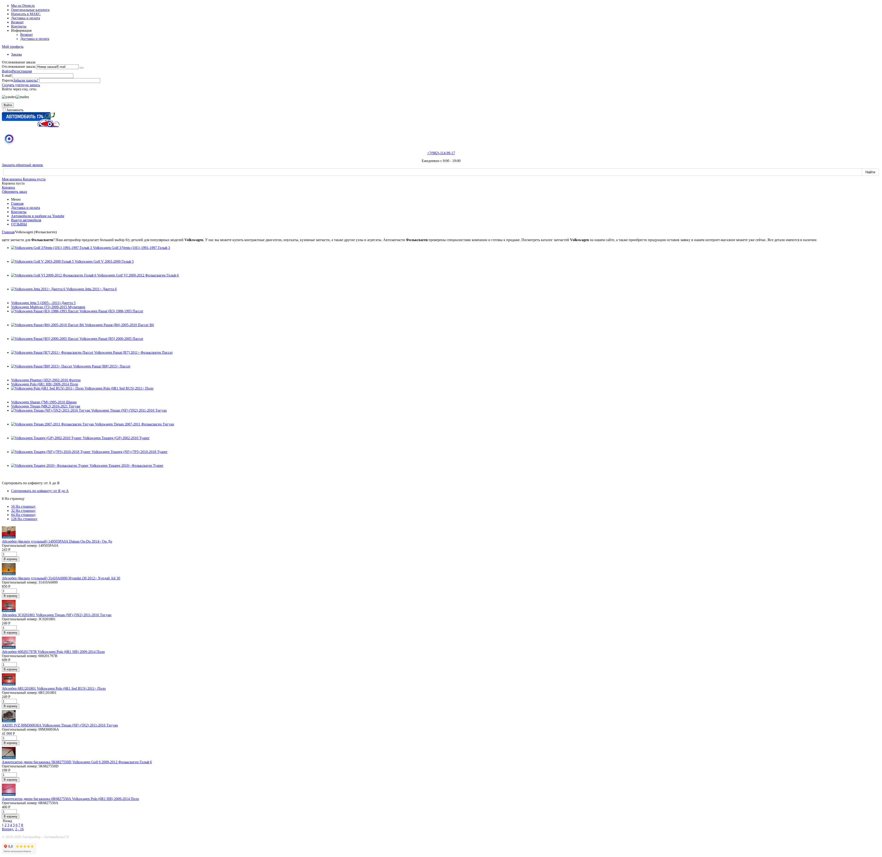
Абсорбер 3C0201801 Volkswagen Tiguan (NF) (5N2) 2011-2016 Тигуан (56, 615)
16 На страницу (23, 506)
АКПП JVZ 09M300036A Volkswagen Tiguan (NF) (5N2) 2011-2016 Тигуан (60, 725)
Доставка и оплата (25, 18)
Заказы (16, 54)
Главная (17, 203)
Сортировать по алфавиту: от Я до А (40, 491)
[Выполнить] (81, 67)
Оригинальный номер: (19, 545)
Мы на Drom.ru (23, 6)
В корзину (10, 559)
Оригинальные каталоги (30, 10)
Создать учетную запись (21, 85)
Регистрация (22, 71)
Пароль (7, 80)
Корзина (8, 187)
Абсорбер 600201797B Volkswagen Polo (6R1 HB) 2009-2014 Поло (53, 652)
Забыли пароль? (25, 80)
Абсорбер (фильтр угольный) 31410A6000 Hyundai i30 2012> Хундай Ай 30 (61, 578)
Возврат (17, 22)
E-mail (6, 75)
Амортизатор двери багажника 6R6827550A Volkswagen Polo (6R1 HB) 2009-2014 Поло (70, 799)
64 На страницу (23, 515)
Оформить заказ (14, 192)
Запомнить (14, 110)
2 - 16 (19, 829)
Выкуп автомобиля (26, 220)
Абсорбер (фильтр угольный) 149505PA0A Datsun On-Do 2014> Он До (57, 541)
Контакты (18, 26)
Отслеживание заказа (18, 66)
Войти (7, 71)
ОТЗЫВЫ (19, 224)
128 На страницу (24, 519)
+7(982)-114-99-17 (441, 153)
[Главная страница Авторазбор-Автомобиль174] (30, 126)
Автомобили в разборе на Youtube (37, 216)
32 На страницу (23, 510)
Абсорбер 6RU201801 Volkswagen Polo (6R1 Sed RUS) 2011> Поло (54, 688)
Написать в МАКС (26, 14)
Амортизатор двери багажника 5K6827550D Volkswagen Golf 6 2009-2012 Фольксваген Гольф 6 (77, 762)
